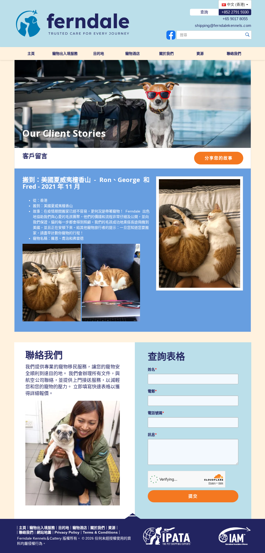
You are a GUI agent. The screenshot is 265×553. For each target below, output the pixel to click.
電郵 (152, 391)
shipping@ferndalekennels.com (223, 25)
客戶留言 (35, 156)
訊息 (152, 435)
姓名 (152, 369)
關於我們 (166, 53)
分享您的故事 (219, 158)
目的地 (98, 53)
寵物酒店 (132, 53)
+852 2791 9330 (235, 12)
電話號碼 (156, 413)
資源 (200, 53)
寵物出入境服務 (65, 53)
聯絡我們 (234, 53)
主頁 (31, 53)
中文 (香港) (236, 4)
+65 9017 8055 (235, 19)
